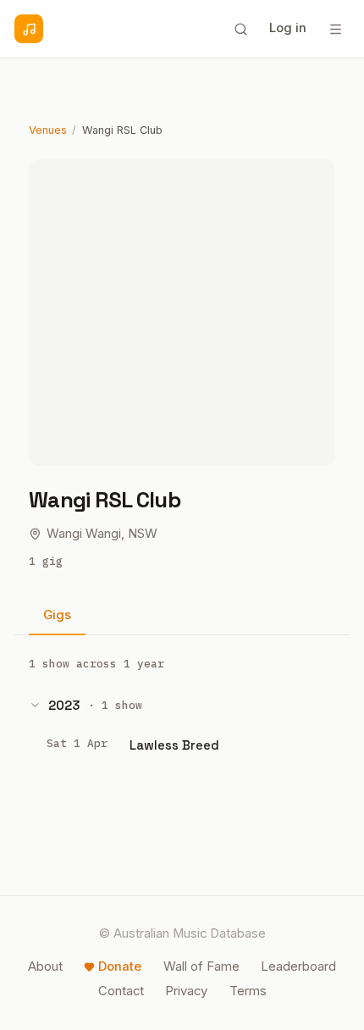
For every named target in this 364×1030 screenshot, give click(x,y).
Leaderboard (298, 966)
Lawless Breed (174, 745)
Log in (287, 28)
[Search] (240, 28)
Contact (121, 991)
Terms (248, 991)
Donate (119, 966)
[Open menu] (335, 28)
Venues (48, 130)
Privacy (186, 991)
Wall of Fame (201, 966)
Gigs (57, 615)
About (45, 966)
